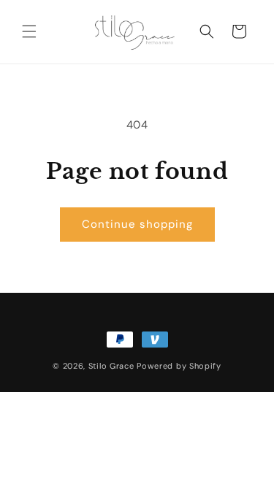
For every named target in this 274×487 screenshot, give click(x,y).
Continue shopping (137, 224)
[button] (29, 31)
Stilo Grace (111, 366)
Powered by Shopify (179, 366)
